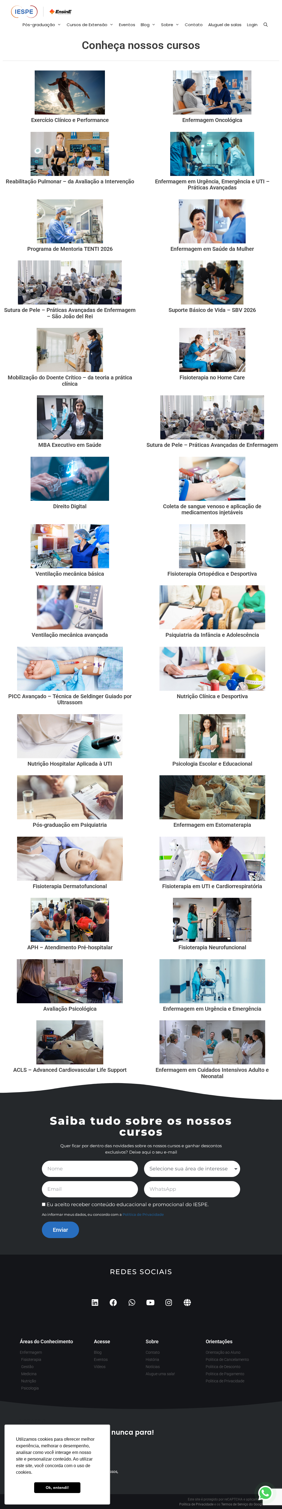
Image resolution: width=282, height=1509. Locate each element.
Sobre (167, 25)
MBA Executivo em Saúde (69, 445)
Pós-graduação (39, 25)
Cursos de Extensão (87, 25)
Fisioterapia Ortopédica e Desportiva (212, 573)
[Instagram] (168, 1302)
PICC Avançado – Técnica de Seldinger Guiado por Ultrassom (70, 699)
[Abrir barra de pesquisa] (265, 25)
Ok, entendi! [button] (57, 1487)
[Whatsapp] (131, 1302)
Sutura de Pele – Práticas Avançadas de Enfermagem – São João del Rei (69, 313)
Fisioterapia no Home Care (212, 377)
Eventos (127, 25)
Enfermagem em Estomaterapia (212, 825)
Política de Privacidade (143, 1214)
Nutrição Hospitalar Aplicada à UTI (70, 763)
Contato (194, 25)
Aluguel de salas (225, 25)
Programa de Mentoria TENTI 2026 (70, 249)
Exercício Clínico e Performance (70, 120)
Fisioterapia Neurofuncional (212, 947)
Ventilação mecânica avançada (70, 635)
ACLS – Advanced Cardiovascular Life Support (70, 1070)
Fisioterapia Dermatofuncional (70, 886)
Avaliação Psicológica (70, 1008)
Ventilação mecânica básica (70, 573)
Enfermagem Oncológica (212, 120)
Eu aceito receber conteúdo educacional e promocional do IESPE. (128, 1204)
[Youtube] (150, 1302)
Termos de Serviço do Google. (243, 1504)
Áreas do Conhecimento (46, 1341)
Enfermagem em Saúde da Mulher (212, 249)
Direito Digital (69, 506)
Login (252, 25)
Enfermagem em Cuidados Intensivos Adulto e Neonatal (212, 1073)
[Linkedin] (95, 1302)
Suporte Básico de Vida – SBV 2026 (212, 310)
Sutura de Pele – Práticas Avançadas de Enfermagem (212, 445)
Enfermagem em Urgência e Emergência (212, 1008)
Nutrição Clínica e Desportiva (212, 696)
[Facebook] (113, 1302)
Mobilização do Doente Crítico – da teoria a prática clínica (70, 380)
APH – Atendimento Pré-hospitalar (70, 947)
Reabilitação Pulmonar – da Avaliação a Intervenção (70, 181)
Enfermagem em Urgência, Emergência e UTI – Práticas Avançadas (212, 184)
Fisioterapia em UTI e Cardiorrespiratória (212, 886)
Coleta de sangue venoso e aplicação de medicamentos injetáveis (212, 509)
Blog (145, 25)
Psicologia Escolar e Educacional (212, 763)
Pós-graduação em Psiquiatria (70, 825)
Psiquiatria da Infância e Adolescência (212, 635)
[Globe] (187, 1302)
